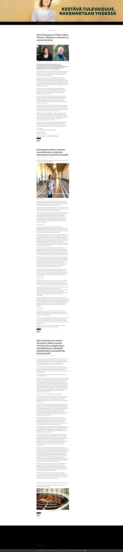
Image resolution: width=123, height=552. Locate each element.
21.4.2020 (38, 157)
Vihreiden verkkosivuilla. (53, 136)
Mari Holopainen (40, 23)
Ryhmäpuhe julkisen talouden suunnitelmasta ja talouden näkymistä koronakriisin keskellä (52, 152)
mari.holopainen (44, 42)
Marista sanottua (61, 23)
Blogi (47, 23)
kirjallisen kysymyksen (57, 122)
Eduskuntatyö (52, 23)
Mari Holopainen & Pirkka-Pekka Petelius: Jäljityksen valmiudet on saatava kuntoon (53, 37)
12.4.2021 (38, 42)
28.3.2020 (38, 355)
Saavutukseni (69, 23)
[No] (121, 550)
